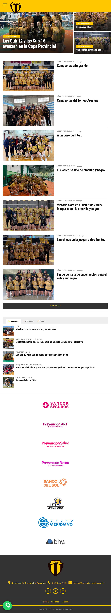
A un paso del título (69, 135)
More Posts (55, 305)
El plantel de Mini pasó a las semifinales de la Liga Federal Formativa (49, 341)
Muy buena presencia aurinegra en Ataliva (36, 329)
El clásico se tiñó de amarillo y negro (81, 170)
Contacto (65, 601)
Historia (45, 601)
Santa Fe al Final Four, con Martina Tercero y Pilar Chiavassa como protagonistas (55, 367)
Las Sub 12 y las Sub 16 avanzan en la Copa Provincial (42, 354)
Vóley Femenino (65, 61)
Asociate (55, 601)
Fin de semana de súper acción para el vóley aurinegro (82, 276)
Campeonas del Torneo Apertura (78, 100)
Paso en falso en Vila (26, 380)
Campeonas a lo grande (72, 65)
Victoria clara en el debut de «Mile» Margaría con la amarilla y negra (80, 207)
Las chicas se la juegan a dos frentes (81, 240)
